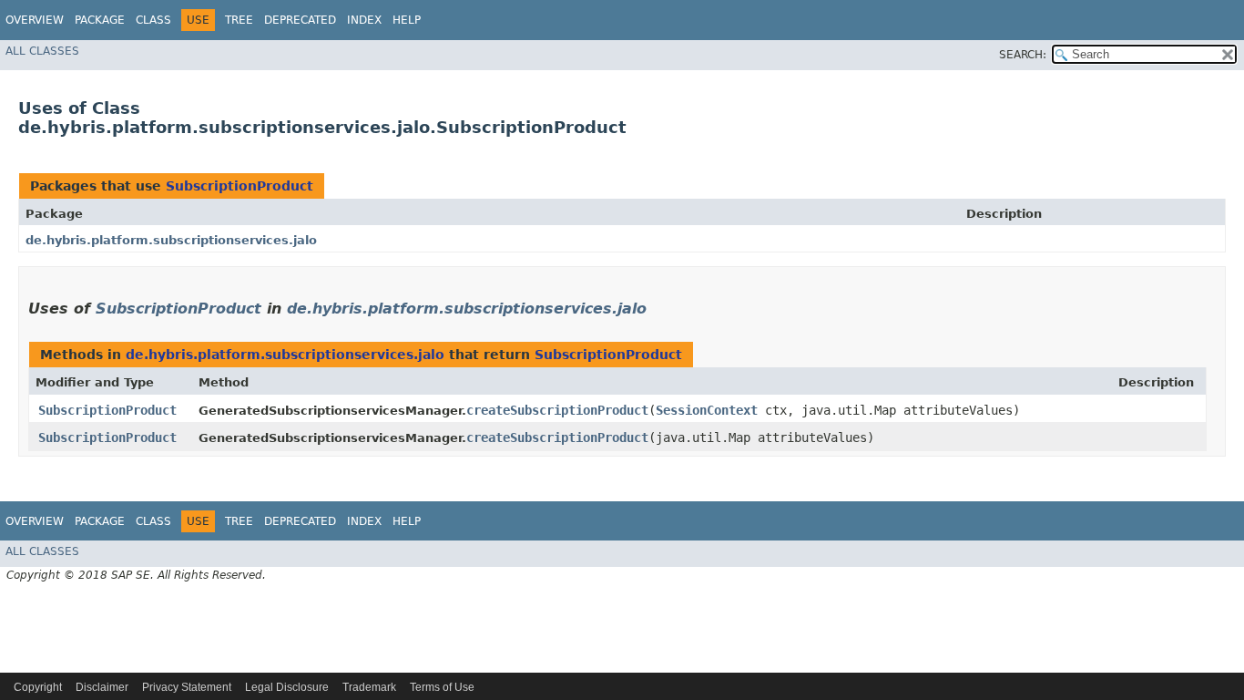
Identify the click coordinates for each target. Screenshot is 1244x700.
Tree (239, 20)
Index (364, 20)
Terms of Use (442, 687)
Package (100, 20)
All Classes (42, 51)
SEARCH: (1022, 54)
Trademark (369, 687)
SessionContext (707, 410)
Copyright (38, 687)
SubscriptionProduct (239, 186)
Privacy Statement (186, 687)
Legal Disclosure (287, 687)
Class (153, 20)
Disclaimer (102, 687)
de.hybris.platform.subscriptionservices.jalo (171, 240)
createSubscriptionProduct (557, 410)
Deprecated (300, 20)
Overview (34, 20)
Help (407, 20)
